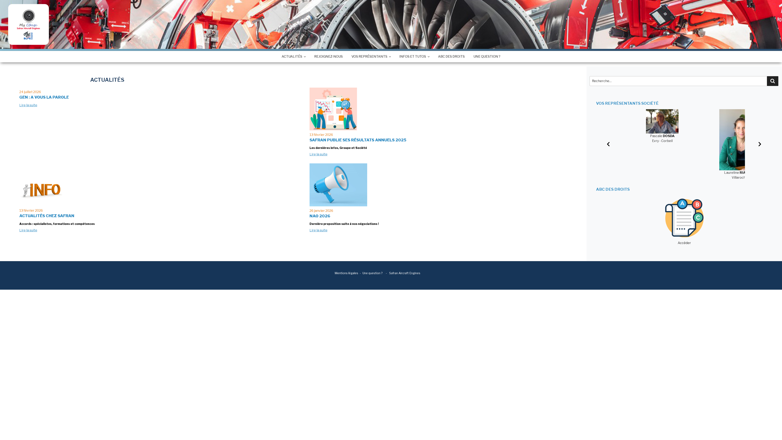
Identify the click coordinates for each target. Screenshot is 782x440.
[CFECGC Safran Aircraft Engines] (28, 24)
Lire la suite (28, 105)
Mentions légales (346, 273)
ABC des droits (451, 56)
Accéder (684, 243)
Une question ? (486, 56)
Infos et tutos (412, 56)
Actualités (292, 56)
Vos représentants (369, 56)
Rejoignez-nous (328, 56)
